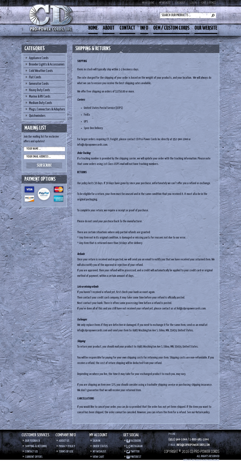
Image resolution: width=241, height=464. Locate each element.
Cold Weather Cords (41, 71)
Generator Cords (39, 83)
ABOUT (108, 28)
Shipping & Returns (36, 446)
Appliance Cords (38, 58)
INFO (144, 28)
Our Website (205, 28)
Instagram (136, 446)
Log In (193, 2)
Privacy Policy (67, 446)
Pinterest (135, 457)
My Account (148, 2)
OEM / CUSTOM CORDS (171, 28)
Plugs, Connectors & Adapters (47, 109)
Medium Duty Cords (40, 103)
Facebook (135, 440)
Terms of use (66, 451)
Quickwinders (37, 116)
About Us (64, 440)
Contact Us (31, 451)
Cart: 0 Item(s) (208, 2)
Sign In (96, 440)
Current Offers (33, 457)
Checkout (180, 2)
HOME (93, 28)
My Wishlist (164, 2)
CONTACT (127, 28)
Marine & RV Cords (39, 96)
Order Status (100, 446)
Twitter (135, 451)
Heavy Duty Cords (39, 90)
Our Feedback (32, 440)
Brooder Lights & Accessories (46, 64)
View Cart (98, 457)
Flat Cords (35, 77)
